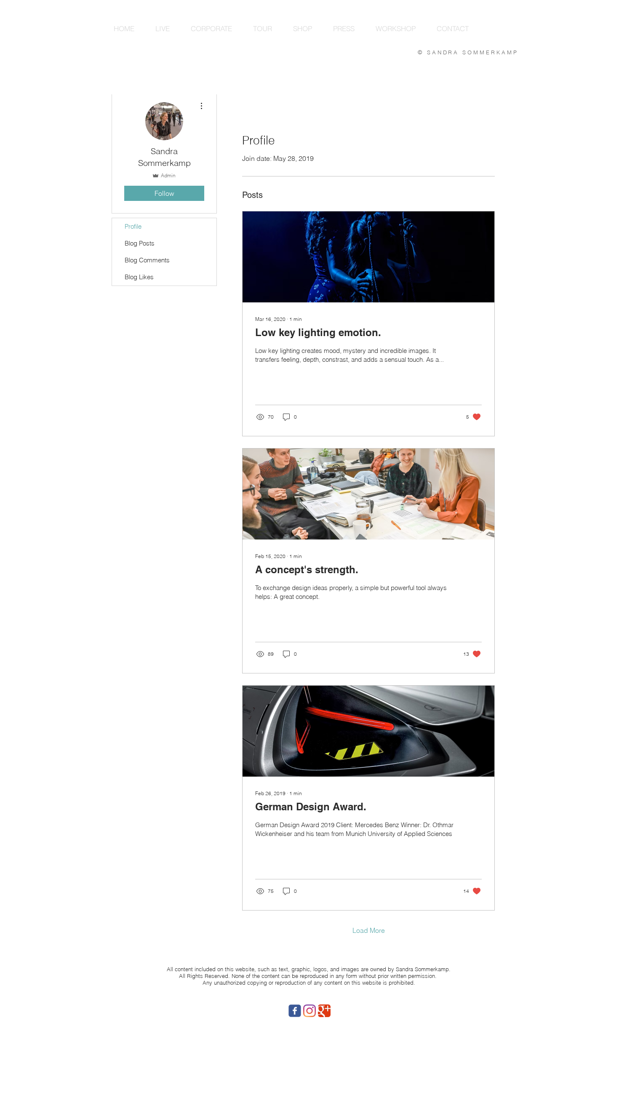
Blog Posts (140, 243)
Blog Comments (147, 260)
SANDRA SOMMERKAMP (472, 52)
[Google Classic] (324, 1010)
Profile (133, 226)
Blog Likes (139, 277)
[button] (162, 28)
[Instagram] (309, 1010)
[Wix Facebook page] (294, 1010)
